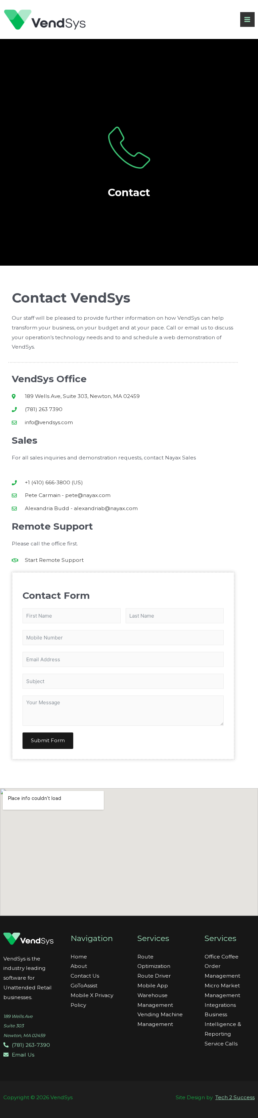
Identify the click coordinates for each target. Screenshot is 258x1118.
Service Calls (221, 1043)
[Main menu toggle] (247, 19)
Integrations (220, 1005)
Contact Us (85, 976)
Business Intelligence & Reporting (223, 1024)
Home (79, 956)
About (79, 966)
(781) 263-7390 (30, 1045)
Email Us (22, 1055)
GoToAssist (84, 985)
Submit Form (48, 740)
